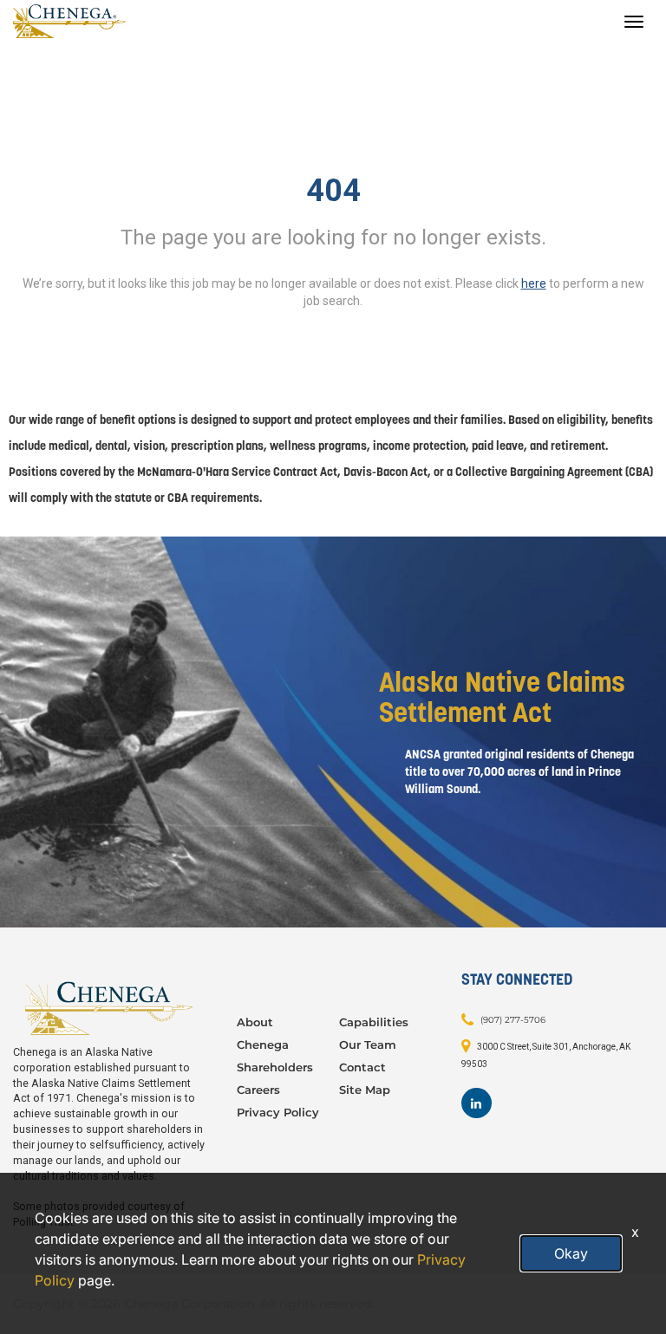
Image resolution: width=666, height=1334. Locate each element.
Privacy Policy (278, 1112)
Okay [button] (571, 1253)
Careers (258, 1089)
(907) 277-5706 (512, 1019)
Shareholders (275, 1067)
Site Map (364, 1089)
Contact (362, 1067)
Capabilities (373, 1022)
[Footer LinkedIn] (476, 1103)
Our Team (367, 1044)
